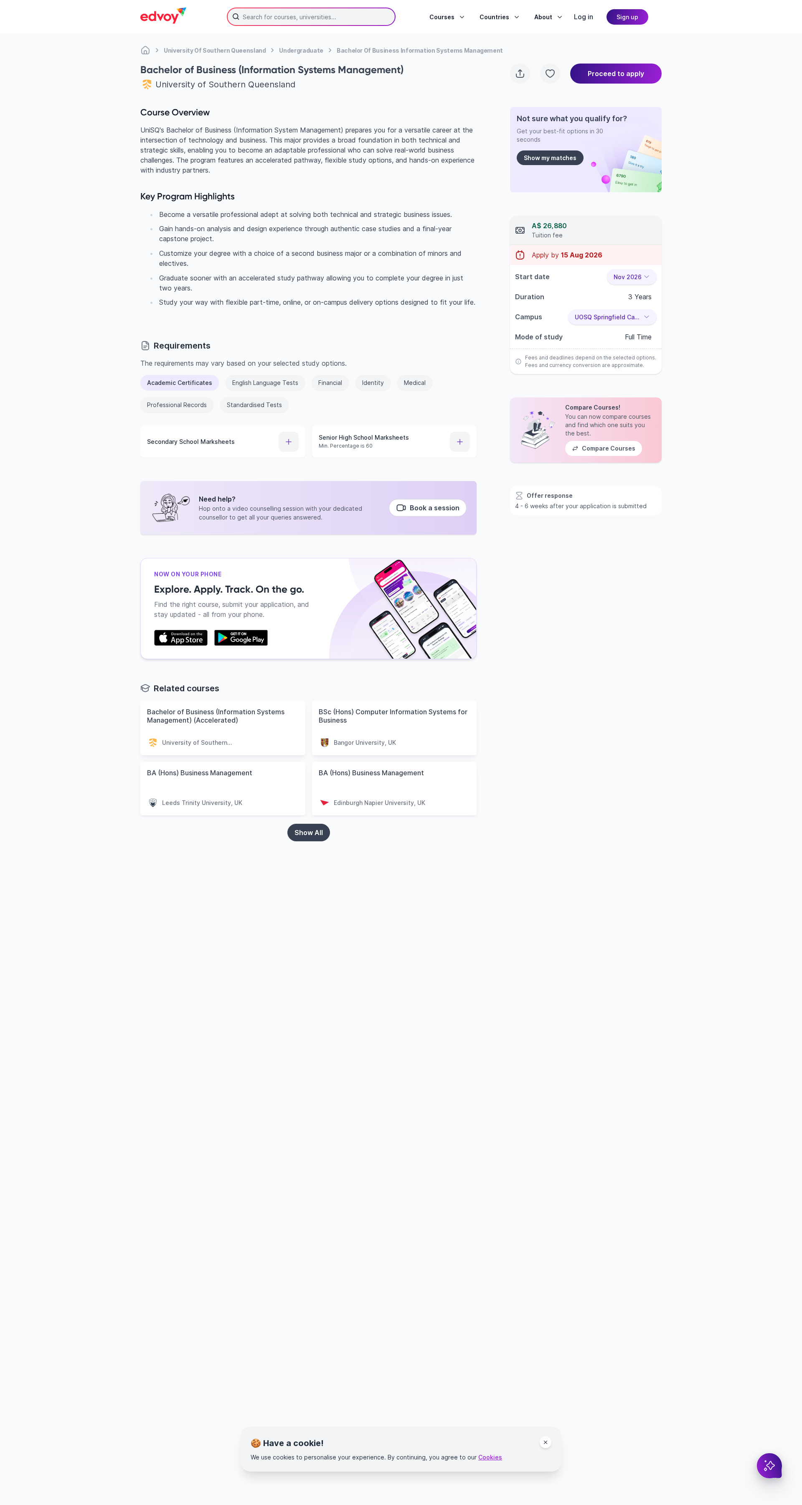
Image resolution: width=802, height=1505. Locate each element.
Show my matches (550, 157)
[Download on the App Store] (181, 637)
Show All (308, 832)
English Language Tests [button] (265, 382)
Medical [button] (415, 382)
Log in (583, 17)
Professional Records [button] (177, 404)
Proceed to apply (616, 73)
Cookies (490, 1457)
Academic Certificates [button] (179, 382)
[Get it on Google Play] (241, 637)
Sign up (627, 16)
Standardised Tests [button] (254, 404)
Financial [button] (330, 382)
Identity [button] (373, 382)
